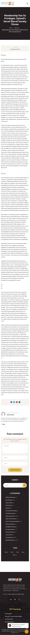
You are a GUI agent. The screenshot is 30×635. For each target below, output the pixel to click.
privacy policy (11, 594)
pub (23, 552)
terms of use (21, 594)
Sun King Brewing (10, 529)
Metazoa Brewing (10, 524)
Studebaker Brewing (11, 526)
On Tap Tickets (9, 619)
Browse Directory (9, 621)
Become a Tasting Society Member (13, 616)
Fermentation (9, 505)
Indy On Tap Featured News (12, 521)
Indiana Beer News (10, 516)
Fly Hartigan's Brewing (11, 510)
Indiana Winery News (11, 518)
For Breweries (8, 613)
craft (12, 552)
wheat (15, 555)
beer (7, 552)
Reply (3, 424)
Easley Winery (9, 502)
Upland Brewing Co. (10, 540)
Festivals (8, 508)
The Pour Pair (9, 534)
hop (18, 552)
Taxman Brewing (10, 532)
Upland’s (3, 69)
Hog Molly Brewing (10, 513)
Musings (15, 47)
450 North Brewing (10, 497)
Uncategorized (9, 537)
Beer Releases (9, 500)
